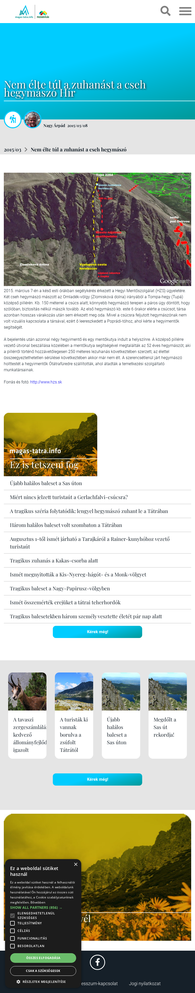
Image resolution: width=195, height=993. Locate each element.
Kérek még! (97, 631)
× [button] (75, 864)
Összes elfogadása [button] (43, 958)
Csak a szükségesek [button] (43, 971)
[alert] (43, 923)
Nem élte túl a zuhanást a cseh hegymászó (78, 149)
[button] (43, 981)
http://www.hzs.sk (46, 382)
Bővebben (37, 902)
